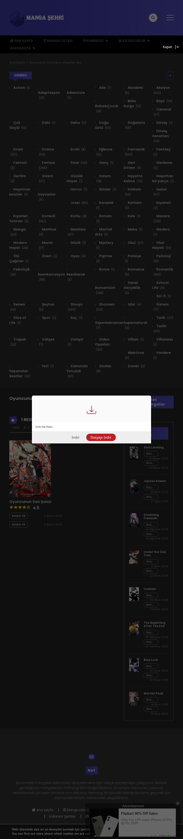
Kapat (167, 47)
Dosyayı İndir (101, 437)
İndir (76, 437)
